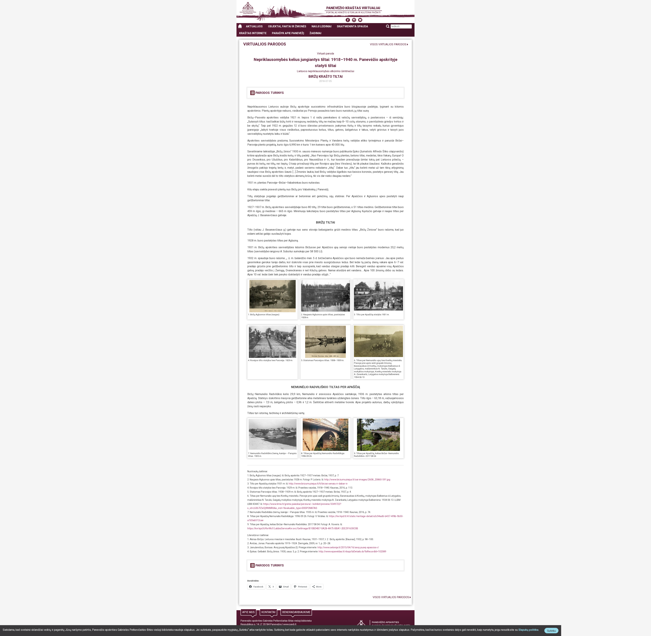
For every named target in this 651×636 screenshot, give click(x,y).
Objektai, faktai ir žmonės (287, 26)
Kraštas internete (253, 33)
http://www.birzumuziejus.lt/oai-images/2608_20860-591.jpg (357, 479)
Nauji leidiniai (321, 26)
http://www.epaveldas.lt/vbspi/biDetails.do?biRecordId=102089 (352, 551)
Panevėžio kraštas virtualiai (353, 8)
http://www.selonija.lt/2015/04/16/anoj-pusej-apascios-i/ (348, 547)
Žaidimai (315, 33)
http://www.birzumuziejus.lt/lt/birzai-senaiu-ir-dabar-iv (318, 483)
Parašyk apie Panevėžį (288, 33)
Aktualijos (254, 26)
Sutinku (552, 631)
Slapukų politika (528, 629)
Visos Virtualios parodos (388, 44)
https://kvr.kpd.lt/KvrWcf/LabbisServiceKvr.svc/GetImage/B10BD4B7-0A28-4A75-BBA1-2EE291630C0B (302, 528)
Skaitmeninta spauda (352, 26)
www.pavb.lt (289, 624)
